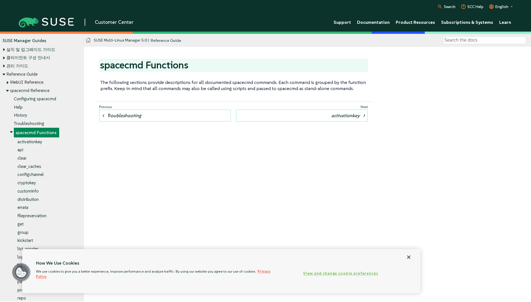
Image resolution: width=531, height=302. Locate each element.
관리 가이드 (17, 65)
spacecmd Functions (35, 132)
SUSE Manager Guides (24, 40)
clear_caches (29, 166)
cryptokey (26, 182)
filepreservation (31, 215)
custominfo (28, 191)
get (20, 224)
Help (18, 107)
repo (21, 298)
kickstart (25, 240)
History (20, 115)
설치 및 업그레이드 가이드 (30, 49)
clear (22, 158)
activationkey (29, 141)
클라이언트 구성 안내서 (28, 57)
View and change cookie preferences (340, 273)
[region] (221, 271)
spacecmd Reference (30, 90)
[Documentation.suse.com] (88, 40)
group (22, 232)
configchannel (30, 174)
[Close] (409, 257)
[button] (21, 272)
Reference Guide (22, 74)
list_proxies (28, 248)
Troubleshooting (29, 123)
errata (22, 207)
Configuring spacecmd (35, 98)
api (20, 149)
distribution (28, 199)
